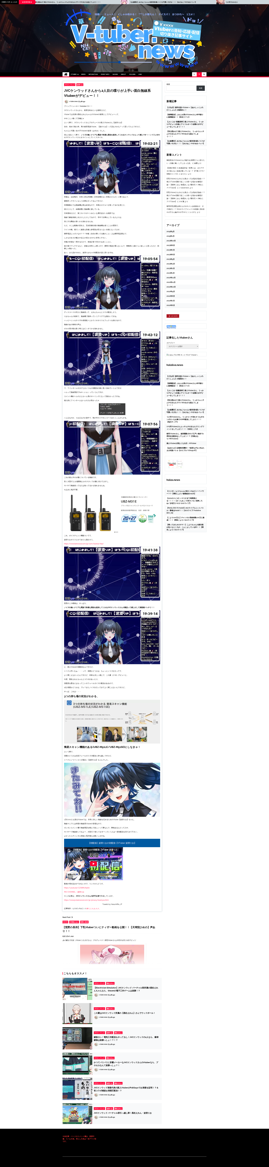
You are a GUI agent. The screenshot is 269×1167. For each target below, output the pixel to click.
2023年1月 (171, 273)
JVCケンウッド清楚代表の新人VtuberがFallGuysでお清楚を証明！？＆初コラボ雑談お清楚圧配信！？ (126, 1089)
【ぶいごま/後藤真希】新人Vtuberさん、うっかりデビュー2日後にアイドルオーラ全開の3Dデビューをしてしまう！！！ (185, 124)
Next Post (67, 917)
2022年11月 (171, 282)
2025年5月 (171, 231)
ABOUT (123, 74)
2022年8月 (171, 296)
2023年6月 (171, 255)
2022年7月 (171, 301)
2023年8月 (171, 245)
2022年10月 (171, 287)
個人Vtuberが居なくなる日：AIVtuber (181, 443)
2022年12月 (171, 278)
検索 (168, 84)
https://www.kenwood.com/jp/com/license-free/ (84, 544)
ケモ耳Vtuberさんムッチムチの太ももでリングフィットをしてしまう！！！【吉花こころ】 (45, 2)
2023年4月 (171, 264)
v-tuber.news (184, 188)
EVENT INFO (105, 74)
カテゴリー (171, 343)
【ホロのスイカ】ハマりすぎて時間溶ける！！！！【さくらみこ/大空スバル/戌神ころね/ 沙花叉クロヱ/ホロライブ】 (184, 500)
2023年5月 (171, 259)
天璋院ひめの (74, 922)
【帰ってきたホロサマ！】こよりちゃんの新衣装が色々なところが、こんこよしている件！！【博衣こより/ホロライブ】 (185, 527)
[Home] (66, 74)
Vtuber (73, 74)
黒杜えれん (110, 983)
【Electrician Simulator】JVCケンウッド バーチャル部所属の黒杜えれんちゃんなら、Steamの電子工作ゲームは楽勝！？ (126, 989)
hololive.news (175, 364)
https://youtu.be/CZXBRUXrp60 (77, 888)
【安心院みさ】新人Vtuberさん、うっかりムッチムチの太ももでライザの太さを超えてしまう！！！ (185, 133)
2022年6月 (171, 305)
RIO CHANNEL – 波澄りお (74, 892)
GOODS (115, 74)
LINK (140, 74)
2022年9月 (171, 291)
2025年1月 (171, 236)
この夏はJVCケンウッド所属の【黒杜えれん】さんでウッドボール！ (124, 1013)
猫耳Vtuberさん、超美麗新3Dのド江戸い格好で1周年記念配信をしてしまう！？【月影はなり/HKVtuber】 (146, 2)
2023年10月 (171, 241)
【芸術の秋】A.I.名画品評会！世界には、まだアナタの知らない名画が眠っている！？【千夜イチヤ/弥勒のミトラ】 (186, 171)
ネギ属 (181, 201)
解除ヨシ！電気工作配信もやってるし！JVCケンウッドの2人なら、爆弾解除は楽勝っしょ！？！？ (126, 1038)
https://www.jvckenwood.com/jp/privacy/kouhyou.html (86, 900)
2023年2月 (171, 268)
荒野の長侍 (84, 922)
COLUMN (132, 74)
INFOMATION (93, 74)
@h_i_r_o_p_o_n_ (93, 908)
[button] (194, 74)
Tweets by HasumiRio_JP (112, 904)
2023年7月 (171, 250)
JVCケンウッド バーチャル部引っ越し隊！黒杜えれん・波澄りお (123, 1113)
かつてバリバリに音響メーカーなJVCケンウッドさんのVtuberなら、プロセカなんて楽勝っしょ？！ (126, 1063)
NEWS (83, 74)
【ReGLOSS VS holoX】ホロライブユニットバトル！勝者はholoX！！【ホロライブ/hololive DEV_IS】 (185, 510)
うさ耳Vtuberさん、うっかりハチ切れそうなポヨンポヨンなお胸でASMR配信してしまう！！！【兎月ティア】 (185, 419)
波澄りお (80, 85)
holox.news (173, 479)
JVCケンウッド (70, 85)
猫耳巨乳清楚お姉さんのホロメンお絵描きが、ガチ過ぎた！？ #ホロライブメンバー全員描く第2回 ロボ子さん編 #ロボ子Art (185, 209)
